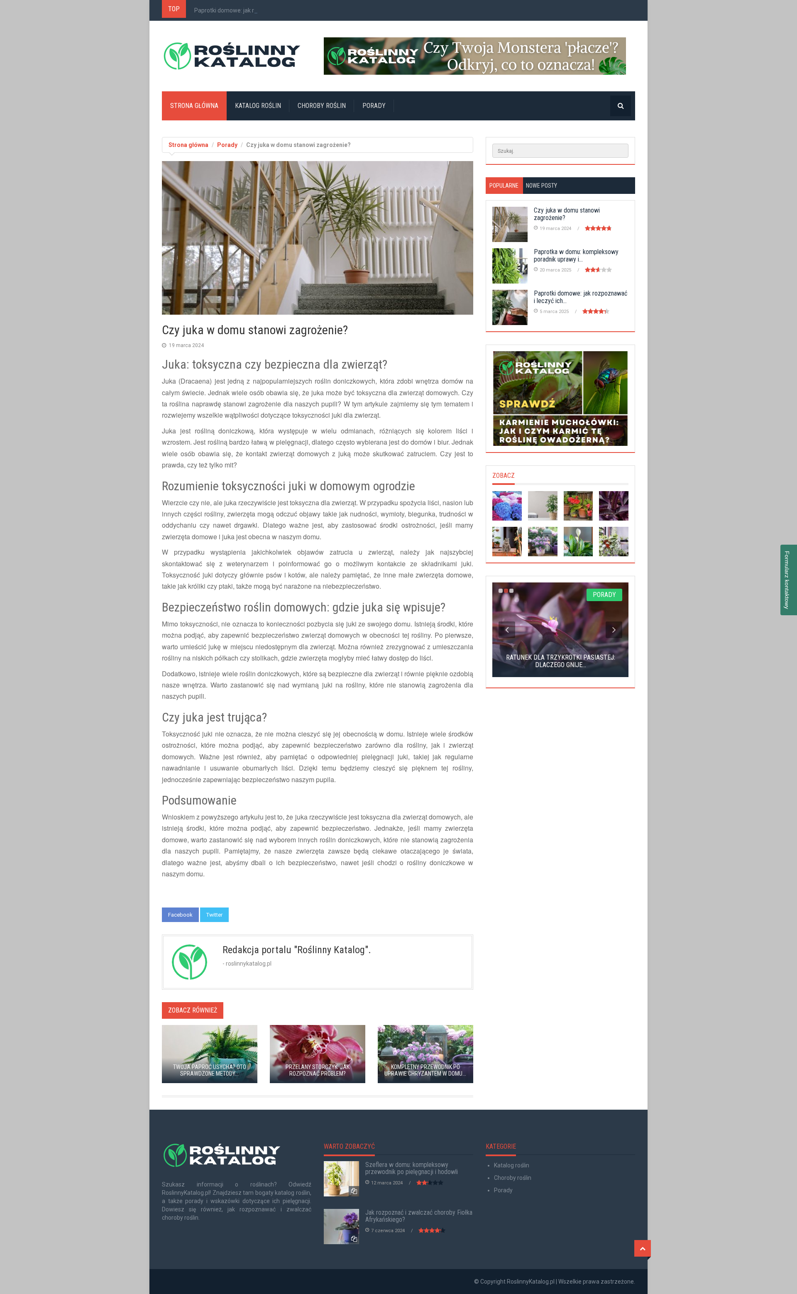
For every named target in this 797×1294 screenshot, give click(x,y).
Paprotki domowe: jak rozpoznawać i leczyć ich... (257, 10)
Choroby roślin (322, 106)
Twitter (214, 915)
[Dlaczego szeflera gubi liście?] (542, 506)
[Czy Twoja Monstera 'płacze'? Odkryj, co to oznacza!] (479, 56)
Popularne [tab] (503, 185)
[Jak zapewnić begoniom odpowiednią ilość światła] (578, 506)
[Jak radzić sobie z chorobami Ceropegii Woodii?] (507, 541)
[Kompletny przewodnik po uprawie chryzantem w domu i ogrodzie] (542, 541)
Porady (374, 106)
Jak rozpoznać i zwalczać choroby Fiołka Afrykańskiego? (418, 1216)
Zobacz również (192, 1010)
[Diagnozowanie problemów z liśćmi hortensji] (507, 506)
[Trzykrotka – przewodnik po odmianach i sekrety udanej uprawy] (613, 506)
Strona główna (194, 106)
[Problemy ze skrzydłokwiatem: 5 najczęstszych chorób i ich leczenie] (578, 541)
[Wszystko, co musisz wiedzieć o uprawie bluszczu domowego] (613, 541)
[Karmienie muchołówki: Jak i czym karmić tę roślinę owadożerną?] (560, 398)
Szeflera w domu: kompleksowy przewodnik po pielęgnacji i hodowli (411, 1168)
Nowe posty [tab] (541, 185)
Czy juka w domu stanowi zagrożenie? (567, 214)
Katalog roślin (258, 106)
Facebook (180, 915)
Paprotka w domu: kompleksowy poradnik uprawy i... (576, 255)
